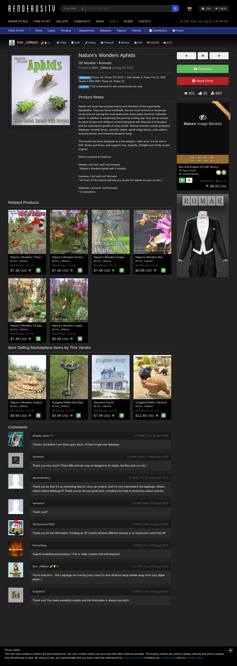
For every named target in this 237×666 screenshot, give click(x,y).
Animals (105, 63)
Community (82, 21)
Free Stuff (42, 21)
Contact (144, 21)
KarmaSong (39, 545)
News (100, 21)
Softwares (105, 30)
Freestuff (108, 42)
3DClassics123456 (43, 524)
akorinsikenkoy (41, 477)
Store (77, 42)
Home (38, 30)
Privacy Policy (195, 657)
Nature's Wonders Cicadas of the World (34, 325)
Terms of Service (133, 657)
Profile (62, 42)
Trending (66, 30)
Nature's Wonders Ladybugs (69, 325)
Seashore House (104, 402)
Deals (113, 21)
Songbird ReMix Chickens (151, 402)
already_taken (41, 435)
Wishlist (124, 42)
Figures (121, 30)
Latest (51, 30)
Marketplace (18, 21)
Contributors (159, 30)
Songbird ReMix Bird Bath (67, 402)
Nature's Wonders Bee (149, 257)
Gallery (62, 21)
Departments (86, 30)
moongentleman (191, 174)
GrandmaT (39, 591)
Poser (128, 21)
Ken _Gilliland (101, 67)
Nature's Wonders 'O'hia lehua (28, 257)
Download (204, 69)
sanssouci (38, 503)
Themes (136, 30)
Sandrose (38, 456)
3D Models (87, 63)
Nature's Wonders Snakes (26, 402)
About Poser (204, 81)
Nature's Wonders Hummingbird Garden (76, 257)
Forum (179, 30)
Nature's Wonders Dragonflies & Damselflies (121, 257)
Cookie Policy (168, 657)
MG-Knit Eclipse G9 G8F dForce (198, 166)
